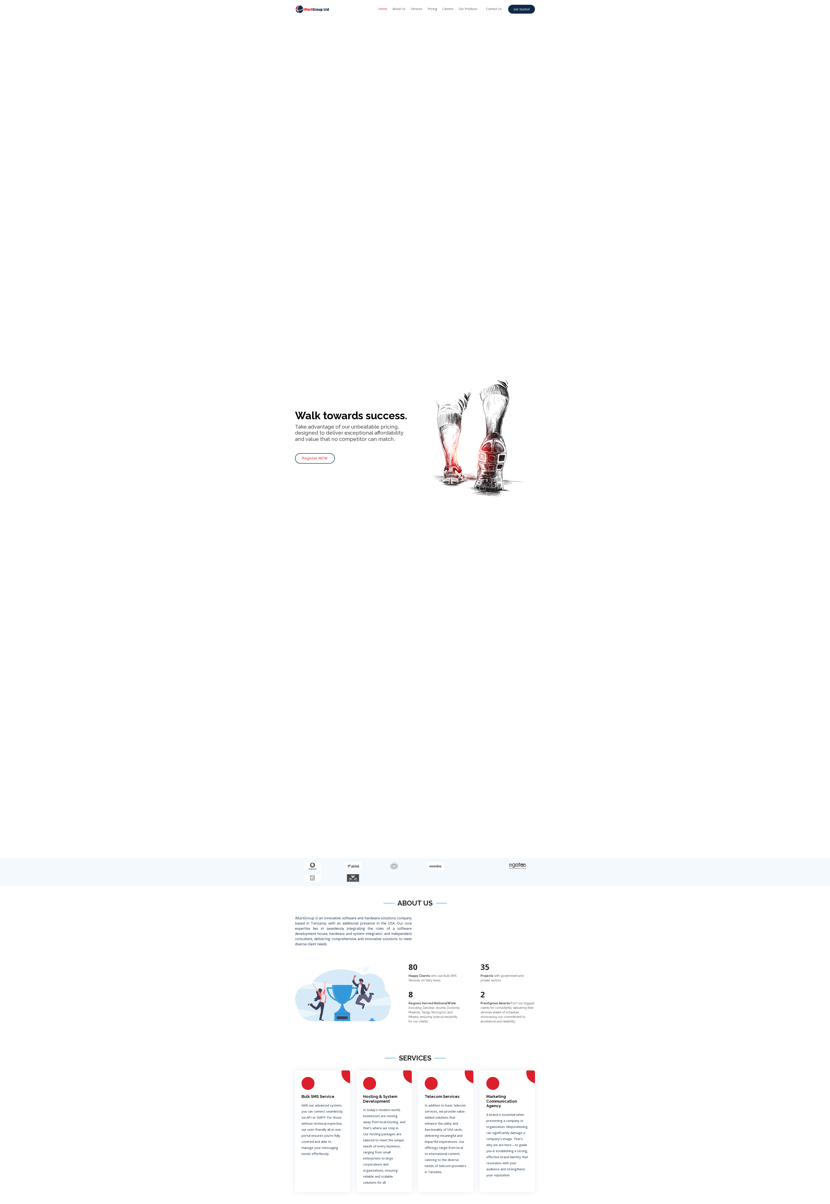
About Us (399, 9)
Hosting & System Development (380, 1099)
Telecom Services (442, 1096)
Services (416, 9)
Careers (447, 9)
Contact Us (494, 9)
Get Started (522, 9)
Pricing (432, 9)
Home (382, 9)
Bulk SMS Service (318, 1096)
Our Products (468, 9)
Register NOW (315, 458)
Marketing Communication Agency (501, 1101)
